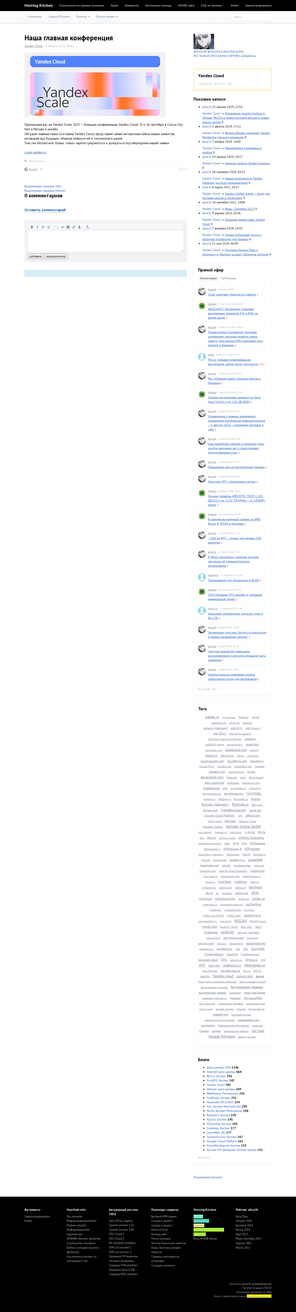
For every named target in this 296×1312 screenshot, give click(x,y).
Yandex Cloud (33, 46)
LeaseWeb (255, 860)
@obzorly (214, 51)
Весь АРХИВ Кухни (205, 1238)
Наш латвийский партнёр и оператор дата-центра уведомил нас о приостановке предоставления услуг (236, 448)
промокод (208, 1025)
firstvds (255, 799)
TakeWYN (231, 954)
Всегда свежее (106, 16)
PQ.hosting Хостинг (219, 1124)
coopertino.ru (236, 771)
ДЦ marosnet (207, 1003)
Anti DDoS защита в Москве (225, 739)
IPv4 (236, 843)
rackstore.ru (252, 915)
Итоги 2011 (243, 1248)
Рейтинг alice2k (76, 1225)
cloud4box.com (237, 761)
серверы (257, 1025)
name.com (225, 887)
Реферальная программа (233, 1025)
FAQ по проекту (211, 5)
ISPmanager (258, 843)
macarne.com (208, 870)
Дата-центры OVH (219, 1067)
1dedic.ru (212, 717)
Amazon (247, 722)
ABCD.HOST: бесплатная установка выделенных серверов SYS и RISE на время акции (233, 313)
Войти (235, 5)
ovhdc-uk (243, 898)
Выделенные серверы (247, 987)
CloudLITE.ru (206, 766)
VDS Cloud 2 (116, 1238)
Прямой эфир (211, 270)
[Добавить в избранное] (41, 169)
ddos (243, 777)
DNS (225, 788)
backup (254, 750)
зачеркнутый (43, 227)
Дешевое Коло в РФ (122, 1270)
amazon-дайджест (215, 728)
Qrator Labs (234, 915)
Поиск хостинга (161, 1238)
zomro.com (244, 976)
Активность (132, 5)
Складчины (34, 16)
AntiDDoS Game (214, 744)
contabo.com (217, 772)
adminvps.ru (218, 722)
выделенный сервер (212, 993)
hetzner (230, 821)
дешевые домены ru (214, 998)
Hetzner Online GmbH (243, 826)
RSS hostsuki (202, 56)
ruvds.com (209, 926)
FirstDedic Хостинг (218, 1098)
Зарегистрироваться (258, 5)
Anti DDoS (219, 733)
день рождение (254, 993)
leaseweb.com (209, 865)
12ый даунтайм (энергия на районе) (232, 294)
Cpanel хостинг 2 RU (121, 1230)
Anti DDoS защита (240, 733)
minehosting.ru (251, 876)
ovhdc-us (258, 898)
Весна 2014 (243, 1230)
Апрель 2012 (244, 1243)
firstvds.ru (240, 804)
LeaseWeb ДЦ (216, 1132)
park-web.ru (210, 904)
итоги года (206, 1009)
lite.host (259, 865)
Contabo (260, 766)
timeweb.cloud (208, 960)
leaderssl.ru (237, 860)
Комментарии (208, 278)
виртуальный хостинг (253, 981)
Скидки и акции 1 (162, 1221)
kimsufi (206, 860)
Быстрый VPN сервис (164, 1216)
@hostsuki (200, 51)
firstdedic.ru (241, 799)
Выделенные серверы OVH (42, 186)
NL (217, 893)
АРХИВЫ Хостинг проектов (84, 1238)
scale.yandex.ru (35, 152)
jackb (211, 354)
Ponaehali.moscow (231, 904)
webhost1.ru (232, 965)
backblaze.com (236, 750)
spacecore (236, 943)
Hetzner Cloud (247, 821)
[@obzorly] (204, 41)
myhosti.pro (209, 887)
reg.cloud (225, 921)
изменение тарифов (230, 1003)
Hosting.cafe (158, 1234)
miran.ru (210, 882)
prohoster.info (232, 910)
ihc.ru (261, 832)
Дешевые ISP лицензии (123, 1256)
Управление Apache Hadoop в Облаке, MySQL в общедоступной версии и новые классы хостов (235, 117)
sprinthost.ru (224, 949)
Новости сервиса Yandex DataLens (247, 163)
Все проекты (75, 1216)
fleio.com (257, 804)
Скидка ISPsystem (59, 16)
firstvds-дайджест (215, 804)
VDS (224, 959)
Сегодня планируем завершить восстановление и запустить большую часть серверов (236, 655)
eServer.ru (255, 788)
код (62, 227)
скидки (216, 1031)
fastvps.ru (209, 799)
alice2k (33, 169)
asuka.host (252, 744)
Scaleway (211, 932)
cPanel (251, 771)
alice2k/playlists (233, 51)
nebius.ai (240, 887)
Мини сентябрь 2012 (248, 1238)
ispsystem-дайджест (211, 854)
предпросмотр (56, 256)
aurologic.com (214, 750)
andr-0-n (213, 608)
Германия (235, 992)
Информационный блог (82, 1221)
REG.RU (240, 920)
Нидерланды (257, 1009)
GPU (240, 815)
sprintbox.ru (206, 949)
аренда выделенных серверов (217, 981)
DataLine (231, 777)
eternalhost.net (212, 793)
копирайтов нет (262, 1284)
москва (241, 1009)
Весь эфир (204, 689)
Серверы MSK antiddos (123, 1274)
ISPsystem (252, 848)
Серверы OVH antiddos (123, 1265)
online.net (241, 893)
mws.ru (254, 882)
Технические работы (236, 1031)
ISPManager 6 (232, 849)
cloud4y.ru (256, 761)
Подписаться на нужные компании (81, 5)
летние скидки (225, 1009)
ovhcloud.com (225, 898)
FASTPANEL (254, 794)
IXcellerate (233, 854)
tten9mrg (213, 575)
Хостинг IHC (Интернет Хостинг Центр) (232, 1150)
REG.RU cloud (258, 921)
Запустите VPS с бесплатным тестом (231, 482)
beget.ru (212, 755)
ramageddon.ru (207, 921)
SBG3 (258, 926)
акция (260, 976)
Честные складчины (121, 1261)
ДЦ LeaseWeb (253, 998)
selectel (227, 932)
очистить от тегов (87, 227)
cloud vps (253, 755)
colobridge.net (243, 766)
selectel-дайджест (248, 932)
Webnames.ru (254, 965)
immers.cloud (227, 838)
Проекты (82, 16)
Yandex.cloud (36, 161)
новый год (220, 1014)
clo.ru (240, 756)
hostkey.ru (221, 832)
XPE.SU (257, 970)
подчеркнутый (48, 227)
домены (235, 998)
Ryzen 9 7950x (228, 926)
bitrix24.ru (227, 756)
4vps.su (244, 717)
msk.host (224, 881)
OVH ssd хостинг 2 (120, 1252)
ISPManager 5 (212, 849)
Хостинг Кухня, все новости (168, 1243)
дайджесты (248, 56)
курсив (37, 227)
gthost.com (253, 815)
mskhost (240, 881)
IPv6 (244, 843)
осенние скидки (241, 1014)
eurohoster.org (233, 794)
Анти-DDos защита (121, 1221)
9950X (255, 717)
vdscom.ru (236, 960)
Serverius (252, 937)
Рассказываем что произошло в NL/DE (233, 580)
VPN (263, 960)
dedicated (233, 782)
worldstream (210, 970)
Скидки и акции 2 (162, 1225)
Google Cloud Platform (219, 815)
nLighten (227, 893)
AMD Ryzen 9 (253, 728)
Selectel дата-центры (221, 1072)
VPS (202, 965)
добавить (35, 256)
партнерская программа (220, 1020)
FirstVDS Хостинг (217, 1080)
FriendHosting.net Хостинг (223, 1145)
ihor (202, 838)
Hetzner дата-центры (221, 1089)
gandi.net (255, 810)
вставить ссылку (74, 227)
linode (226, 865)
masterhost (257, 871)
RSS (229, 83)
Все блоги (204, 1157)
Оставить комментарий (45, 209)
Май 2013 (242, 1234)
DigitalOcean (211, 788)
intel (227, 843)
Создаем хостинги (163, 1265)
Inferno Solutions (251, 837)
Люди (114, 5)
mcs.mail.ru (210, 876)
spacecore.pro (256, 943)
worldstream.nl (230, 971)
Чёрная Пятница (221, 1036)
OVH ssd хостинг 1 (120, 1247)
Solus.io (221, 943)
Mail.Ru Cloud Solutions (233, 870)
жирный (32, 227)
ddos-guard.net (214, 783)
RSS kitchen (219, 56)
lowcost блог (159, 1230)
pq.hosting (253, 904)
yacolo (205, 976)
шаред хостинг (247, 1036)
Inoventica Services (209, 843)
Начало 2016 (244, 1221)
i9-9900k (250, 832)
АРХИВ (233, 56)
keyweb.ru (259, 854)
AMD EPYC (236, 728)
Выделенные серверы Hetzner (45, 191)
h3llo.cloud (215, 821)
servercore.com (233, 938)
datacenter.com (212, 777)
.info (269, 1292)
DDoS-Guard (256, 777)
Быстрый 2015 (244, 1225)
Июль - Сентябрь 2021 (239, 209)
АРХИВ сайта (186, 5)
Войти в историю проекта (83, 1248)
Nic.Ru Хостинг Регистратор (224, 1111)
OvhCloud (205, 899)
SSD (237, 949)
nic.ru (209, 893)
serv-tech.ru (213, 937)
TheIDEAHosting (250, 954)
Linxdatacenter (242, 865)
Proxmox (249, 910)
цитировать (57, 227)
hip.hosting (205, 832)
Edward (212, 304)
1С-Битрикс (229, 717)
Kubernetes (220, 860)
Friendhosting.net (233, 810)
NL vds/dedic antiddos (122, 1243)
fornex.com (210, 810)
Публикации (228, 278)
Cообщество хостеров (81, 1243)
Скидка (204, 1031)
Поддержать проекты (208, 1177)
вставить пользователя (79, 227)
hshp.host (236, 832)
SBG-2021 (246, 926)
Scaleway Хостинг (218, 1128)
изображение (68, 227)
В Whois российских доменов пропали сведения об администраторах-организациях (233, 561)
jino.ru (246, 854)
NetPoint (255, 887)
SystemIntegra (214, 954)
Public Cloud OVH (213, 915)
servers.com (206, 943)
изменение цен (255, 1003)
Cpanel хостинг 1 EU (121, 1225)
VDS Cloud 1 (116, 1234)
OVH (255, 892)
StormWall (258, 949)
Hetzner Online (213, 827)
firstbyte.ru (224, 799)
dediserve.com (251, 782)
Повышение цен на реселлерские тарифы (236, 467)
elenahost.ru (238, 788)
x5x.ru (246, 970)
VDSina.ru (251, 960)
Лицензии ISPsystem (220, 1102)
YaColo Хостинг (217, 1119)
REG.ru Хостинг (216, 1076)
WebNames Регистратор (222, 1093)
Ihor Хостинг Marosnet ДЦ (224, 1106)
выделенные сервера (214, 987)
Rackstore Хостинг (218, 1115)
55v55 (268, 1288)
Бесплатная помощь (158, 5)
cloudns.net (224, 766)
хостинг (258, 1030)
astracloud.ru (235, 744)
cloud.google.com (212, 761)
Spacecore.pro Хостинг (222, 1137)
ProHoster (215, 910)
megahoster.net (230, 876)
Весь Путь (242, 1216)
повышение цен (248, 1020)
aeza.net (234, 722)
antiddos (250, 739)
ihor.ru (211, 837)
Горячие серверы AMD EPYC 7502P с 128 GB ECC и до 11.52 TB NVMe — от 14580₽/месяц (236, 500)
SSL (245, 949)
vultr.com (214, 965)
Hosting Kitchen (38, 5)
